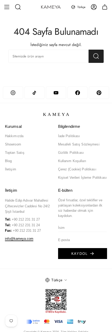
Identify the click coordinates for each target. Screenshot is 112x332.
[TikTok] (34, 93)
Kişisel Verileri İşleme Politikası (82, 178)
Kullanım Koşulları (72, 161)
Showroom (13, 144)
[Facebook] (77, 93)
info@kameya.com (19, 239)
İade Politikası (69, 136)
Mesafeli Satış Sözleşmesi (78, 144)
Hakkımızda (14, 136)
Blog (8, 161)
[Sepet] (104, 7)
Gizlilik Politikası (71, 153)
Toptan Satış (15, 153)
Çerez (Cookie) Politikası (77, 169)
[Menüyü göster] (7, 7)
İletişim (10, 169)
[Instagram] (13, 93)
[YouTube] (56, 93)
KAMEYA (57, 114)
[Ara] (96, 56)
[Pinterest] (99, 93)
